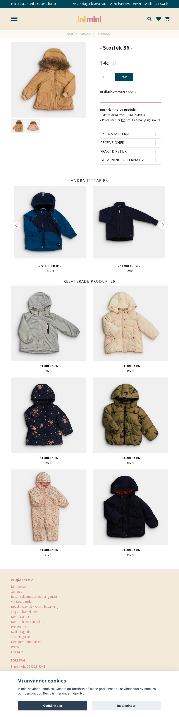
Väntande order (22, 601)
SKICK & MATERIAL (115, 134)
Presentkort (19, 627)
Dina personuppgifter (26, 642)
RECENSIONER (112, 143)
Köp (124, 77)
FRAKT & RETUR (113, 152)
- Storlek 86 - (104, 34)
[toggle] (16, 19)
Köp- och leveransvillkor (28, 622)
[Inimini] (89, 19)
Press (15, 647)
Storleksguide (20, 637)
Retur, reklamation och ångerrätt (34, 596)
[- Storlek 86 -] (48, 80)
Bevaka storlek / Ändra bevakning (34, 606)
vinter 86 (86, 34)
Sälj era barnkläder (24, 612)
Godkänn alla (52, 705)
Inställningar (126, 705)
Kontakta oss (20, 617)
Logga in (17, 652)
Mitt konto (18, 586)
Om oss (16, 591)
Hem (71, 34)
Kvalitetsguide (21, 632)
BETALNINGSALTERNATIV (122, 160)
